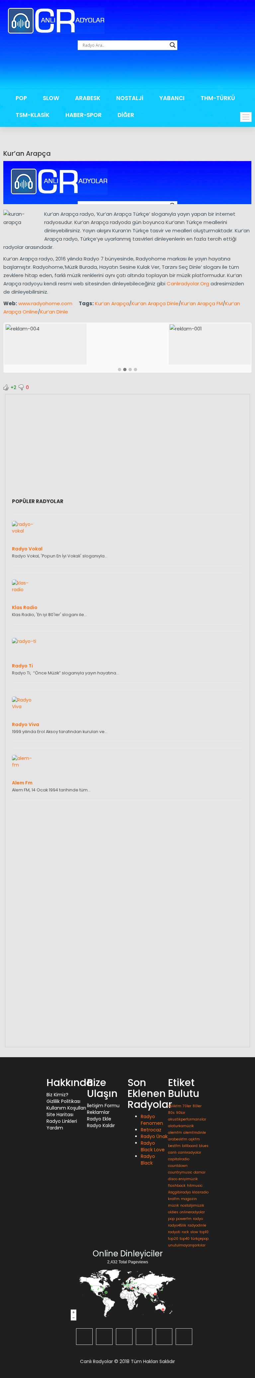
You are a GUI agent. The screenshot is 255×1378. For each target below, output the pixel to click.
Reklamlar (98, 1112)
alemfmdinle (194, 1132)
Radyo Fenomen (152, 1119)
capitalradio (178, 1159)
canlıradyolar (189, 1152)
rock (185, 1232)
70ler (187, 1106)
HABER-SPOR (83, 115)
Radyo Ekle (99, 1119)
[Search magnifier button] (172, 45)
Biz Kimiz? (57, 1094)
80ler (197, 1106)
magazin (189, 1198)
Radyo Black (148, 1159)
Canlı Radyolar (96, 1361)
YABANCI (172, 98)
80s (171, 1112)
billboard (190, 1145)
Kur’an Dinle (54, 311)
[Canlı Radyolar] (56, 20)
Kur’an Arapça (27, 153)
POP (21, 98)
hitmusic (195, 1185)
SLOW (51, 98)
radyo (198, 1218)
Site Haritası (59, 1114)
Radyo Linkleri (61, 1121)
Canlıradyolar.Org (188, 283)
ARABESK (87, 98)
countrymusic (180, 1172)
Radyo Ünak (154, 1136)
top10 (204, 1232)
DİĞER (126, 115)
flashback (177, 1185)
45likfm (174, 1106)
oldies (173, 1212)
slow (194, 1232)
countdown (178, 1165)
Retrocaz (151, 1129)
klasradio (200, 1192)
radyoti (174, 1232)
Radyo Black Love (153, 1146)
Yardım (54, 1127)
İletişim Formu (103, 1105)
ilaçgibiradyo (179, 1192)
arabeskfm (177, 1139)
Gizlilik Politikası (63, 1101)
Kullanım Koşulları (66, 1108)
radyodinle (197, 1225)
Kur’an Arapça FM (202, 303)
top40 (185, 1238)
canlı (172, 1152)
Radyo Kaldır (101, 1125)
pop (171, 1218)
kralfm (174, 1198)
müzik (173, 1205)
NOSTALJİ (129, 98)
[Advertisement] (128, 71)
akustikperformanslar (187, 1119)
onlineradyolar (192, 1212)
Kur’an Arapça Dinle (155, 303)
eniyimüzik (188, 1179)
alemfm (175, 1132)
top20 (173, 1238)
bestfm (174, 1145)
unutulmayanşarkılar (187, 1245)
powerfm (184, 1218)
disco (172, 1179)
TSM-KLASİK (32, 115)
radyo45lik (177, 1225)
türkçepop (200, 1238)
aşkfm (194, 1139)
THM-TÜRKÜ (218, 98)
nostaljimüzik (192, 1205)
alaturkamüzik (181, 1125)
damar (200, 1172)
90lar (180, 1112)
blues (204, 1145)
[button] (119, 370)
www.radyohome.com (45, 303)
